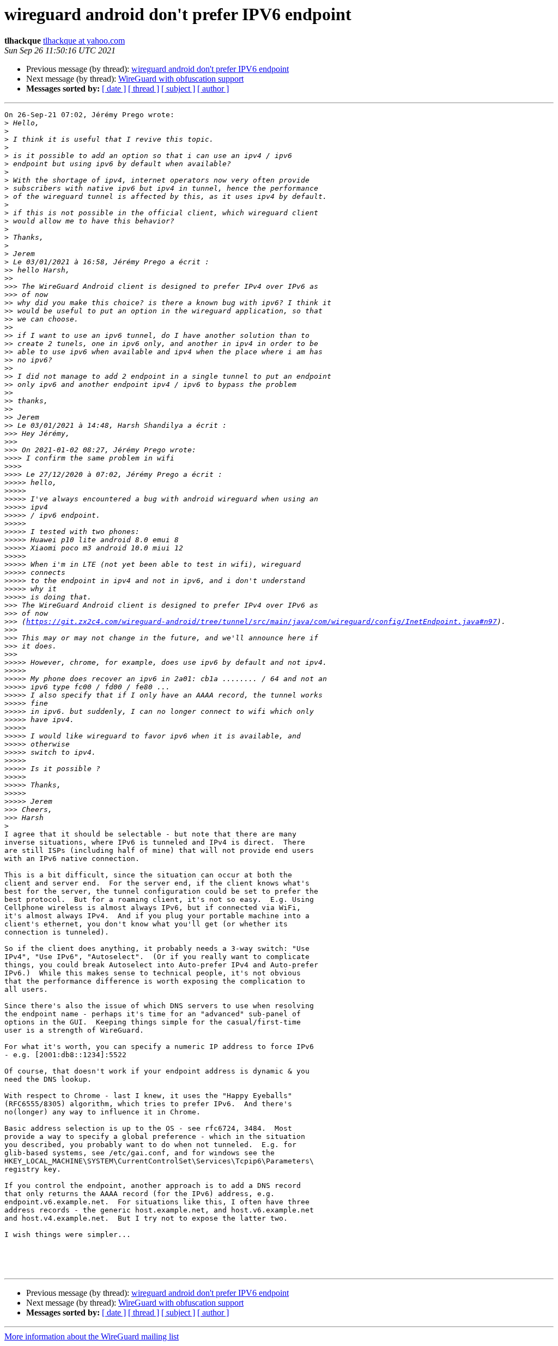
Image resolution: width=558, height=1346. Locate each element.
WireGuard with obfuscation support (181, 78)
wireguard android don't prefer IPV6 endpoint (210, 69)
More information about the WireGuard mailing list (91, 1336)
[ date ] (114, 88)
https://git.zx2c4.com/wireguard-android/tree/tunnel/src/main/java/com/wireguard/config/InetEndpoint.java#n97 (261, 621)
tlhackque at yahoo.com (84, 40)
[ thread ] (143, 88)
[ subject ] (178, 88)
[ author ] (213, 88)
